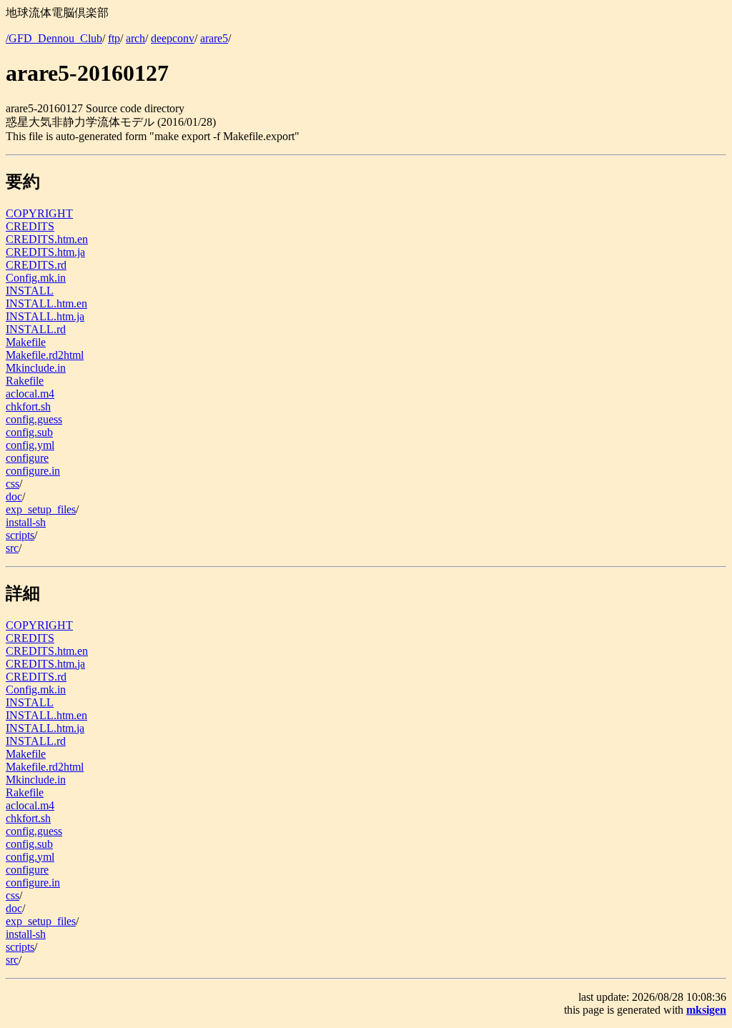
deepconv (172, 38)
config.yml (30, 445)
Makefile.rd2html (45, 355)
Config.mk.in (36, 278)
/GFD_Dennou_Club (54, 38)
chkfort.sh (28, 406)
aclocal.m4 (30, 393)
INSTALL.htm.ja (45, 316)
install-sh (26, 522)
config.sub (29, 432)
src (12, 548)
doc (14, 496)
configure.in (33, 471)
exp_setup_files (41, 509)
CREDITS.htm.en (47, 239)
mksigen (706, 1010)
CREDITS (30, 226)
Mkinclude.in (36, 368)
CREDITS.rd (36, 265)
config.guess (34, 419)
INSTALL (30, 291)
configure (27, 458)
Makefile (26, 342)
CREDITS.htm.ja (45, 252)
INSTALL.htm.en (46, 303)
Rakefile (25, 381)
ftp (114, 38)
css (12, 484)
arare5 (214, 38)
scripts (20, 535)
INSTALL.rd (36, 329)
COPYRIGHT (39, 213)
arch (135, 38)
